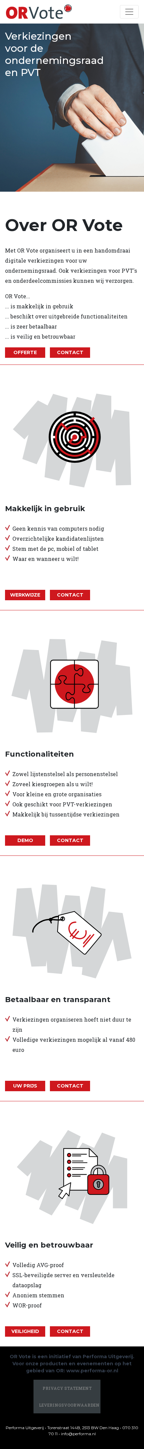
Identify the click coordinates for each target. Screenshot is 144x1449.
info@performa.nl (78, 1433)
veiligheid (25, 1331)
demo (25, 840)
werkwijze (25, 595)
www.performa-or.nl (92, 1371)
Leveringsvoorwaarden (69, 1405)
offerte (25, 352)
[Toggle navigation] (129, 11)
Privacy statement (67, 1388)
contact (70, 352)
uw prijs (25, 1086)
